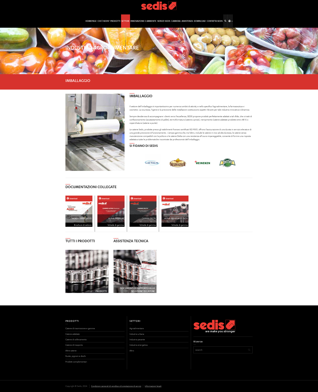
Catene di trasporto (74, 345)
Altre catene (71, 350)
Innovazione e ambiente (143, 21)
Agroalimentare (137, 328)
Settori (125, 21)
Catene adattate (72, 334)
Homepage (91, 21)
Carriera (176, 21)
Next (236, 162)
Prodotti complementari (76, 361)
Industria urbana (137, 334)
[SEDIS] (159, 7)
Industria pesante (137, 339)
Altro (132, 350)
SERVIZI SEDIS (163, 21)
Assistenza (187, 21)
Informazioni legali (153, 386)
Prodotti (115, 21)
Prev (145, 162)
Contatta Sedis (215, 21)
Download (200, 21)
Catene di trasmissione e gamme (80, 328)
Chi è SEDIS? (103, 21)
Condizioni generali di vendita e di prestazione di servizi (116, 386)
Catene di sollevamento (76, 339)
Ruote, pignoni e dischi (75, 356)
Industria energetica (139, 345)
